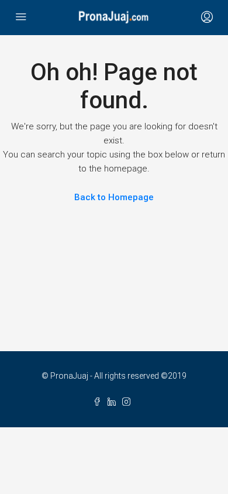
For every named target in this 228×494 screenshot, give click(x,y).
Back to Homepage (114, 197)
